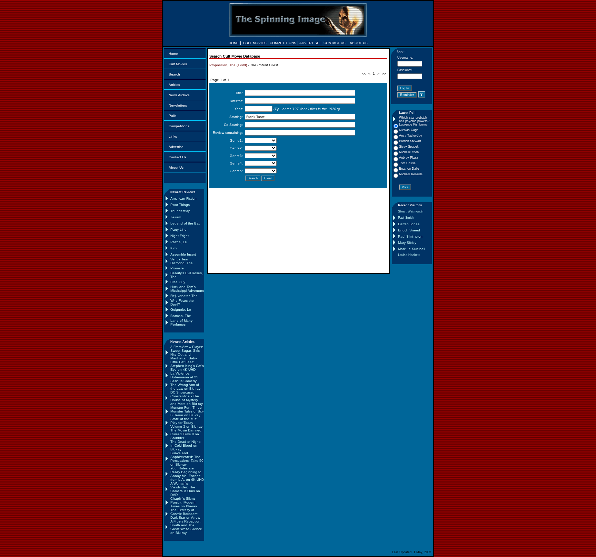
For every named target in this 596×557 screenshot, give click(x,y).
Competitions (179, 126)
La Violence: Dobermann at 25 (184, 375)
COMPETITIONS (283, 43)
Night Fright (179, 236)
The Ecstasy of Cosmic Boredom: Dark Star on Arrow (185, 513)
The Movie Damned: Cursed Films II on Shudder (186, 434)
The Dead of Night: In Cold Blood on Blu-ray (185, 445)
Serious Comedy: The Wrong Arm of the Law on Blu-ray (185, 384)
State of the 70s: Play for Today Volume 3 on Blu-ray (186, 422)
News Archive (179, 95)
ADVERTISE (309, 43)
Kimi (173, 248)
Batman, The (180, 316)
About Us (176, 167)
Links (173, 136)
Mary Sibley (407, 243)
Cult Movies (178, 64)
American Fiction (183, 198)
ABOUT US (359, 43)
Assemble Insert (183, 254)
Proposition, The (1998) (228, 65)
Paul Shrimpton (410, 236)
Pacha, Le (178, 242)
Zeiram (175, 217)
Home (173, 54)
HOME (234, 43)
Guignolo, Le (180, 309)
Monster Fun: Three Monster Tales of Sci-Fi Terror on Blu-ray (186, 411)
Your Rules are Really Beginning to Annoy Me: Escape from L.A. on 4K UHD (187, 473)
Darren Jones (408, 224)
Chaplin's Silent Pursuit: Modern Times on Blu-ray (183, 502)
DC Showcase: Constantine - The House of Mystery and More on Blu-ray (186, 398)
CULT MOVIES (255, 43)
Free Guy (177, 282)
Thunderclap (180, 211)
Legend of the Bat (185, 223)
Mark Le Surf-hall (411, 249)
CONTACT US (335, 43)
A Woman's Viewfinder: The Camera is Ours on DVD (185, 489)
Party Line (178, 229)
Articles (174, 85)
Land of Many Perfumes (181, 322)
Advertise (176, 147)
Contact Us (177, 157)
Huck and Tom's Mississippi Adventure (187, 288)
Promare (177, 268)
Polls (172, 116)
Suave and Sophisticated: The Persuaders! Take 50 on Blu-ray (186, 458)
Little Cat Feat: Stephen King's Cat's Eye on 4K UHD (187, 365)
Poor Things (180, 205)
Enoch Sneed (409, 230)
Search (174, 74)
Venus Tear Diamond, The (181, 261)
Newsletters (178, 105)
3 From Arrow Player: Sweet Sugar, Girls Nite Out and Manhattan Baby (186, 352)
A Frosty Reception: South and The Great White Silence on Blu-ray (186, 527)
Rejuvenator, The (184, 296)
